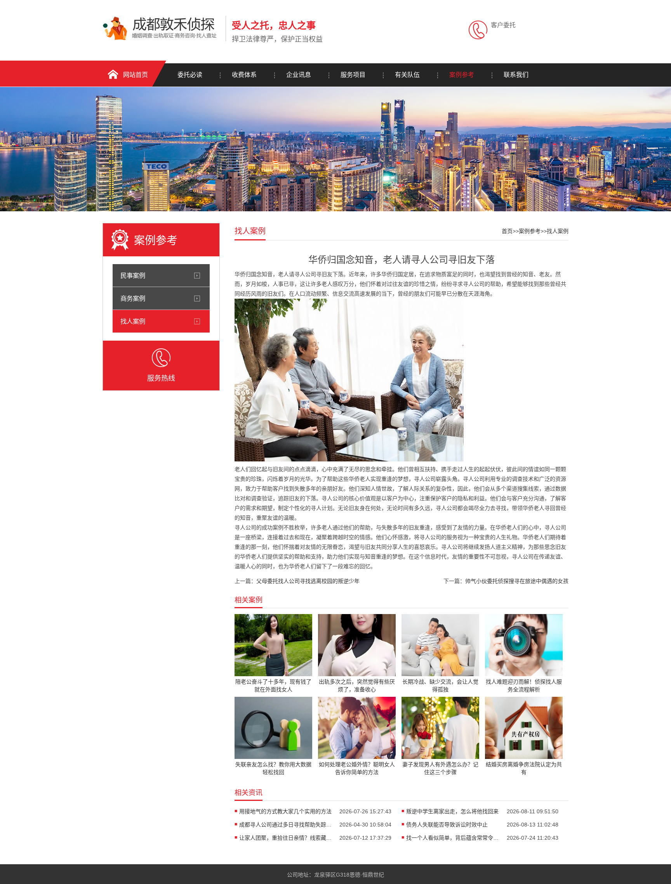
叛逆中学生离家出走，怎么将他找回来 (452, 811)
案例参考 (461, 74)
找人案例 (132, 321)
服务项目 (353, 74)
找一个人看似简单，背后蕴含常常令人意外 (452, 838)
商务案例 (132, 298)
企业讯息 (298, 74)
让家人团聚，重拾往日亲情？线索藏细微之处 (285, 838)
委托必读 (189, 74)
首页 (507, 231)
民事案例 (132, 275)
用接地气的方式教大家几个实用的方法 (285, 811)
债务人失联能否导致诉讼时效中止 (447, 824)
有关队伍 (407, 74)
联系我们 (516, 74)
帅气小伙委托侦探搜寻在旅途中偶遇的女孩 (516, 581)
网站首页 (135, 74)
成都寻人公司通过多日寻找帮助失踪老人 (285, 824)
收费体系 (244, 74)
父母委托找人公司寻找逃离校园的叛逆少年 (308, 581)
